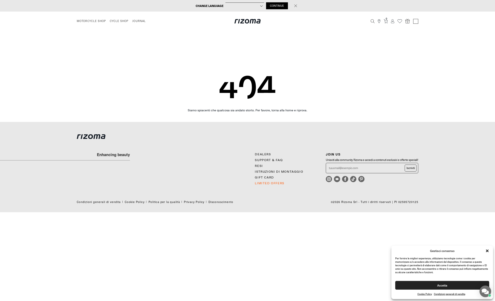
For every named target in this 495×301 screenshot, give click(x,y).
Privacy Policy (194, 202)
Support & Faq (269, 160)
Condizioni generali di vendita (449, 294)
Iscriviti (410, 168)
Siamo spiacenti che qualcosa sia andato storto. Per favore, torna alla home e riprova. (247, 110)
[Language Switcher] (415, 21)
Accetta (442, 285)
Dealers (263, 154)
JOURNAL (139, 21)
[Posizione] (379, 21)
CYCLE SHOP (119, 21)
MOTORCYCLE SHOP (91, 21)
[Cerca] (373, 21)
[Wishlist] (400, 21)
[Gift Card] (407, 21)
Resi (259, 166)
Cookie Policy (424, 294)
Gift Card (264, 177)
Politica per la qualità (164, 202)
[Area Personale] (392, 21)
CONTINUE (277, 5)
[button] (487, 251)
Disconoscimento (220, 202)
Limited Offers (269, 183)
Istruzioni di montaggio (279, 171)
